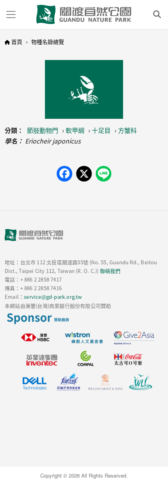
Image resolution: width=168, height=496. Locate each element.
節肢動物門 (42, 130)
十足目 (101, 130)
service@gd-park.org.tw (53, 296)
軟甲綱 (75, 130)
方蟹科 (127, 130)
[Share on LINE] (103, 174)
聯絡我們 (110, 270)
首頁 (16, 41)
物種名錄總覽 (47, 41)
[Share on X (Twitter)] (84, 174)
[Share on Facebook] (64, 174)
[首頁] (84, 14)
